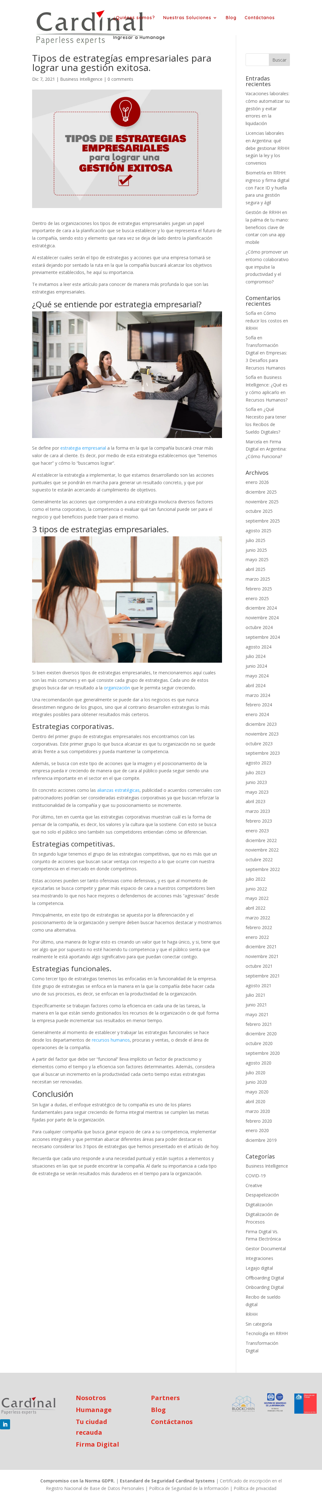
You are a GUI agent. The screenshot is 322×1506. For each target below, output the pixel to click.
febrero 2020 (259, 1121)
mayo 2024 (257, 676)
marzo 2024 (258, 695)
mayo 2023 (257, 792)
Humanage (94, 1409)
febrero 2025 (259, 589)
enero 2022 (257, 937)
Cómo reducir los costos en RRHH (267, 320)
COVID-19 (256, 1176)
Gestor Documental (266, 1248)
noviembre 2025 (262, 502)
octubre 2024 (259, 627)
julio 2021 (255, 995)
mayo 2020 (257, 1092)
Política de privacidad (255, 1488)
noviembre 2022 (262, 850)
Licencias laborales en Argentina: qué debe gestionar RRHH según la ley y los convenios (267, 148)
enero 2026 (257, 482)
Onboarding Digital (265, 1287)
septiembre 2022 (263, 869)
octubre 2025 (259, 511)
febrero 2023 (259, 821)
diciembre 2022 (261, 840)
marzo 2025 (258, 579)
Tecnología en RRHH (267, 1333)
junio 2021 (256, 1005)
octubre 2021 (259, 966)
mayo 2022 (257, 898)
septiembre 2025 (263, 521)
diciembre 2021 (261, 947)
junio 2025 (256, 550)
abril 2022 (255, 908)
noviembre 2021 (262, 956)
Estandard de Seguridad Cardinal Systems (167, 1481)
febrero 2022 (259, 927)
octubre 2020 (259, 1043)
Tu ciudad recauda (91, 1427)
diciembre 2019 (261, 1140)
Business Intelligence (81, 79)
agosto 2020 (258, 1063)
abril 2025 (255, 569)
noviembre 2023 (262, 734)
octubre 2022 (259, 860)
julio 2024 (255, 656)
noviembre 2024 (262, 618)
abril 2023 (255, 801)
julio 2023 (255, 772)
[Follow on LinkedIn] (5, 1424)
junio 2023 (256, 782)
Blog (231, 17)
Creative (254, 1185)
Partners (165, 1398)
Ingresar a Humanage (139, 37)
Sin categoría (259, 1324)
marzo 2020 (258, 1111)
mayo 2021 (257, 1014)
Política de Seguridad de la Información (189, 1488)
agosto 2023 (258, 763)
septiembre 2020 (263, 1053)
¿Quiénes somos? (134, 17)
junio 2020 (256, 1082)
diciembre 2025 (261, 492)
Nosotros (91, 1398)
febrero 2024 (259, 705)
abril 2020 (255, 1101)
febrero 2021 (259, 1024)
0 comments (120, 79)
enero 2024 (257, 714)
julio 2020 (255, 1073)
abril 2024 (255, 685)
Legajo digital (259, 1268)
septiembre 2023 (263, 753)
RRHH (252, 1314)
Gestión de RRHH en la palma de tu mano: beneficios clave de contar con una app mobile (267, 227)
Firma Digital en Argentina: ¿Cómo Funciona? (266, 449)
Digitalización (259, 1205)
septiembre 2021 (263, 976)
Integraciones (259, 1258)
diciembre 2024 (261, 608)
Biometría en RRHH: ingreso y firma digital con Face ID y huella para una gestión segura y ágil (267, 187)
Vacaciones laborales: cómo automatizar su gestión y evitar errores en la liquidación (268, 108)
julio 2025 (255, 540)
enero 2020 (257, 1130)
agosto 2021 (258, 985)
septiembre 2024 (263, 637)
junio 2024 (256, 666)
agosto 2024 (258, 647)
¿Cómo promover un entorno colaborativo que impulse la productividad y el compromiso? (267, 267)
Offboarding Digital (265, 1278)
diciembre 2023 (261, 724)
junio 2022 (256, 889)
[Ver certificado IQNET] (275, 1403)
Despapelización (262, 1195)
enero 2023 (257, 831)
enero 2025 (257, 598)
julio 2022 (255, 879)
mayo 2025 (257, 559)
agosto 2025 (258, 531)
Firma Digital (97, 1444)
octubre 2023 (259, 744)
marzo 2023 (258, 811)
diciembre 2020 (261, 1034)
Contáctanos (260, 17)
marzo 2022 (258, 918)
